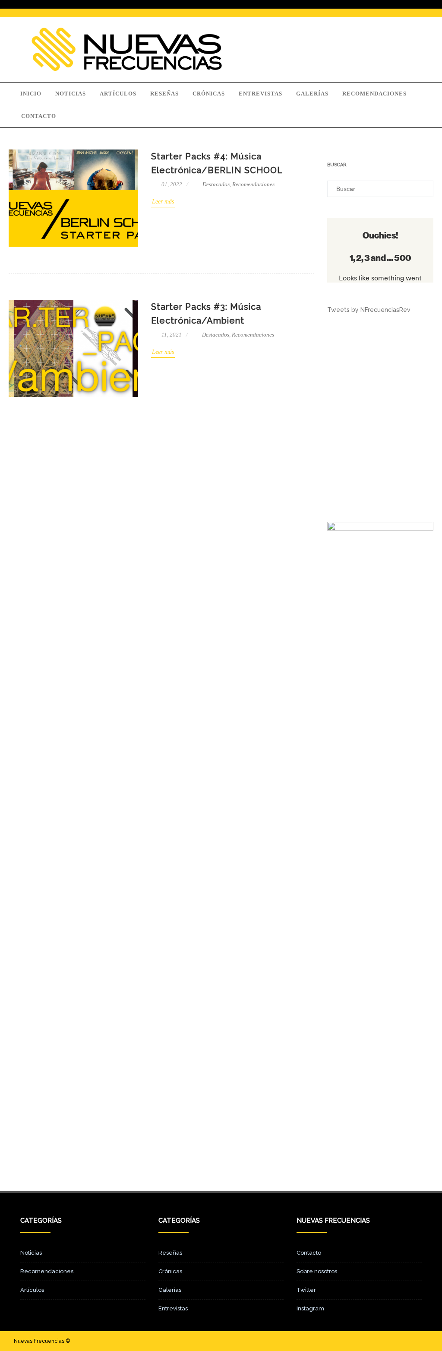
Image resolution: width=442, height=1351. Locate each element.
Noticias (70, 93)
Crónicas (209, 93)
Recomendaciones (374, 93)
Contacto (38, 116)
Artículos (118, 93)
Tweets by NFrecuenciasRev (368, 309)
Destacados (216, 184)
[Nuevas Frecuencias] (126, 68)
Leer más (163, 201)
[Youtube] (421, 1341)
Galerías (312, 93)
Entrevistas (260, 93)
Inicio (30, 93)
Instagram (310, 1308)
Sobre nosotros (317, 1271)
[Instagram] (407, 1341)
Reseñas (164, 93)
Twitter (306, 1290)
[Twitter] (394, 1341)
